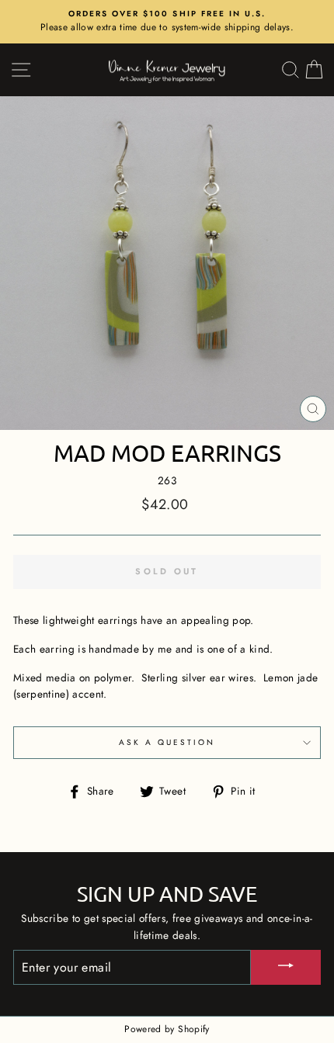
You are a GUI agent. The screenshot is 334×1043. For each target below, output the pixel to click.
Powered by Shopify (166, 1029)
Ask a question (167, 742)
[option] (167, 22)
